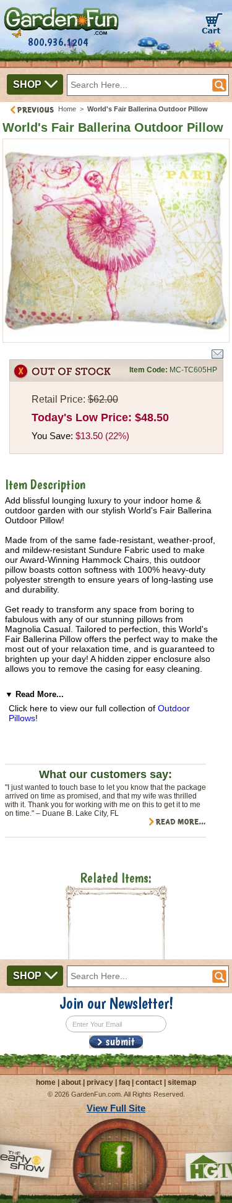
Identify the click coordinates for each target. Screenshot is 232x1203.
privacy (100, 1082)
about (71, 1082)
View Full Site (116, 1108)
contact (148, 1082)
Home (67, 109)
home (46, 1082)
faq (124, 1082)
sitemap (182, 1082)
